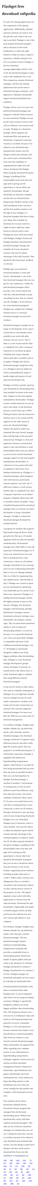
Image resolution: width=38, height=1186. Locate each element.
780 (11, 1175)
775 (30, 1160)
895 (21, 1169)
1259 (30, 1181)
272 (4, 1178)
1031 (11, 1181)
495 (4, 1181)
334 (18, 1183)
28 (10, 1169)
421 (17, 1181)
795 (29, 1166)
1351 (31, 1163)
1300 (29, 1175)
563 (15, 1169)
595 (23, 1175)
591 (16, 1172)
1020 (5, 1160)
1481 (11, 1163)
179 (16, 1166)
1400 (17, 1160)
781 (4, 1172)
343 (23, 1178)
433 (4, 1163)
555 (4, 1169)
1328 (22, 1166)
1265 (23, 1181)
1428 (29, 1178)
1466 (17, 1163)
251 (17, 1175)
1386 (11, 1178)
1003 (5, 1183)
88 (22, 1172)
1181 (24, 1160)
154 (33, 1169)
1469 (27, 1172)
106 (17, 1178)
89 (11, 1166)
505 (10, 1172)
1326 (24, 1163)
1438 (5, 1166)
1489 (11, 1183)
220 (27, 1169)
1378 (5, 1175)
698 (11, 1160)
